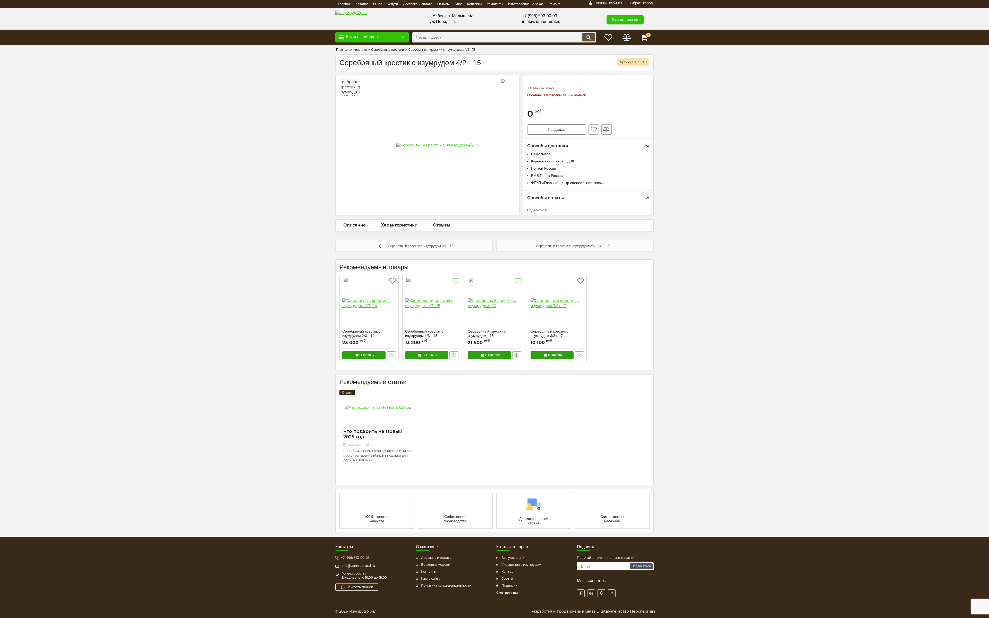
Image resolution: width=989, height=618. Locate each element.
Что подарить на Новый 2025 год (373, 434)
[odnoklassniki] (601, 593)
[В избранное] (594, 129)
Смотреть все (507, 593)
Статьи (347, 392)
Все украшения (513, 558)
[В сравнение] (606, 129)
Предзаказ (556, 129)
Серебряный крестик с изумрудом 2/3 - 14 (361, 336)
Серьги (507, 578)
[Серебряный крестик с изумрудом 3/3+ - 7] (557, 303)
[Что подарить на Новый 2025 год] (378, 408)
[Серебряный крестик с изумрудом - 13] (494, 303)
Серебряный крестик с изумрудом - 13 (487, 336)
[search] (588, 37)
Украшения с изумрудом (521, 565)
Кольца (507, 571)
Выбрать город (640, 3)
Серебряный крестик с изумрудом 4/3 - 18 (424, 336)
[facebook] (581, 593)
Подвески (509, 585)
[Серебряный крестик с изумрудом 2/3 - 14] (369, 303)
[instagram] (612, 593)
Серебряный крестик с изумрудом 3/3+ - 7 (550, 336)
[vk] (591, 593)
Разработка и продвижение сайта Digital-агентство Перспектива (593, 611)
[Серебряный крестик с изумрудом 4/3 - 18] (432, 303)
